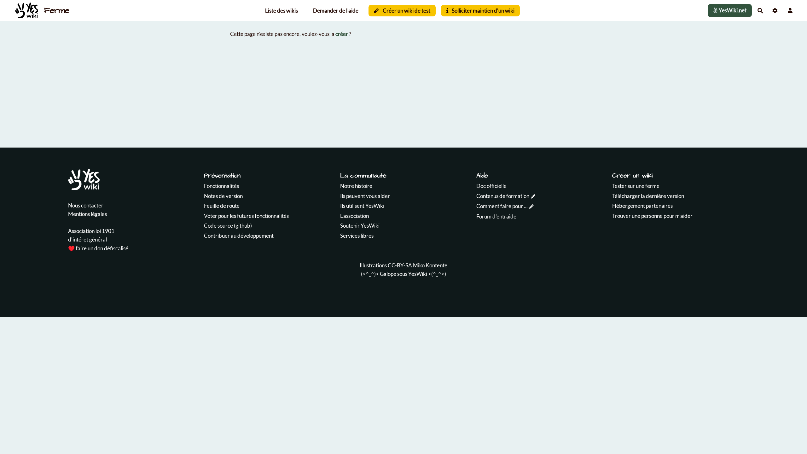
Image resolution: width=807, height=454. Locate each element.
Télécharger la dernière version (648, 196)
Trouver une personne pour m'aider (652, 215)
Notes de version (223, 196)
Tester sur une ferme (635, 186)
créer (341, 34)
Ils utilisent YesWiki (362, 205)
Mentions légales (87, 214)
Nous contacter (85, 205)
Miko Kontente (430, 265)
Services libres (357, 235)
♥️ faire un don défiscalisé (98, 248)
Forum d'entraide (496, 216)
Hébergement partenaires (642, 205)
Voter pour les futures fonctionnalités (246, 215)
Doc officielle (491, 186)
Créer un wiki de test (406, 10)
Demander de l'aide (335, 10)
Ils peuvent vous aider (365, 196)
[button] (790, 10)
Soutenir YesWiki (360, 225)
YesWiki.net (732, 10)
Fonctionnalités (221, 186)
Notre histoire (356, 186)
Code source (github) (228, 225)
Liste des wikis (281, 10)
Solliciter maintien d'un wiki (482, 10)
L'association (354, 215)
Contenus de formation (502, 196)
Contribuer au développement (239, 235)
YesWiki (417, 274)
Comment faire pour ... (502, 206)
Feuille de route (222, 205)
